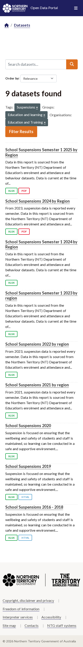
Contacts (32, 625)
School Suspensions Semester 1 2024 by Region (41, 244)
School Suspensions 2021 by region (37, 384)
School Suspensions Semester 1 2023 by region (41, 295)
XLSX (11, 190)
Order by (12, 78)
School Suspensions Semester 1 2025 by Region (41, 152)
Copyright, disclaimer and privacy (28, 600)
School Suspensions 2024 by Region (37, 201)
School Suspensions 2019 (28, 466)
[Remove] (37, 107)
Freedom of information (21, 609)
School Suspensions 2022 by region (37, 344)
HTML (25, 497)
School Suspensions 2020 (28, 425)
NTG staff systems (61, 625)
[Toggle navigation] (75, 8)
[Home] (6, 25)
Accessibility (51, 617)
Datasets (22, 25)
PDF (24, 190)
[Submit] (72, 64)
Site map (9, 625)
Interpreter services (18, 617)
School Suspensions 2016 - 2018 (34, 507)
